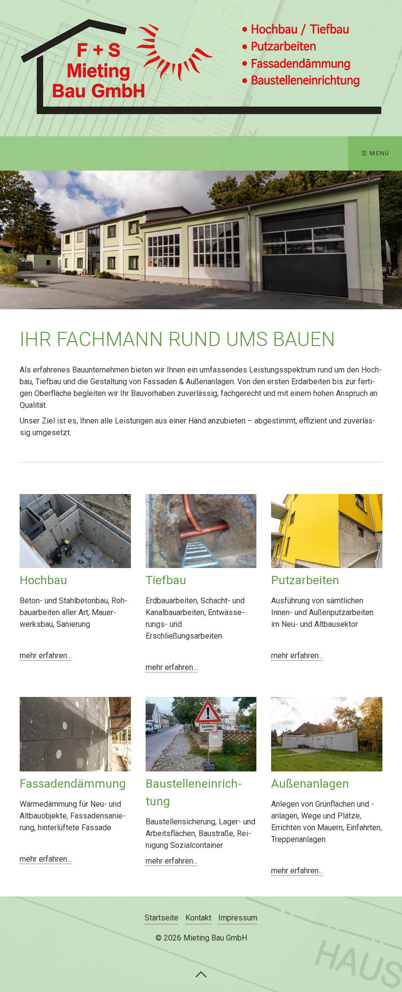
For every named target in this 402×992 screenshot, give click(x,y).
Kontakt (198, 917)
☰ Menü (375, 153)
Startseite (161, 917)
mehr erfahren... (46, 655)
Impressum (237, 917)
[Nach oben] (201, 973)
